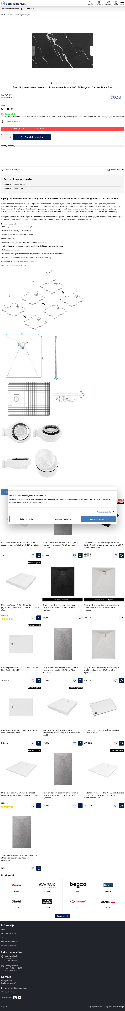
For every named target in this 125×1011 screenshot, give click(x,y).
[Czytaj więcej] (62, 916)
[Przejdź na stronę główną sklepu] (13, 3)
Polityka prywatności (8, 946)
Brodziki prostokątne (22, 15)
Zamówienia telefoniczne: (18, 9)
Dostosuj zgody (61, 519)
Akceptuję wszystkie (98, 519)
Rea (10, 98)
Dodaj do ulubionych (12, 170)
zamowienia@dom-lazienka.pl (15, 988)
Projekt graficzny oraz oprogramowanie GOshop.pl (106, 1007)
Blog (3, 929)
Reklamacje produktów (9, 941)
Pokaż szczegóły (103, 512)
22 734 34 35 (10, 992)
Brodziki (10, 15)
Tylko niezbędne (27, 519)
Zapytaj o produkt (117, 170)
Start (3, 15)
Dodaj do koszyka (34, 137)
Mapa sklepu (5, 1007)
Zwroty (3, 937)
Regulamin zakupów (8, 933)
